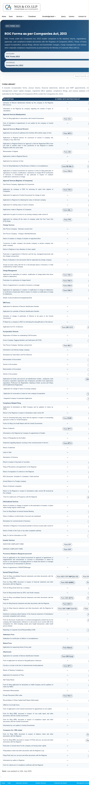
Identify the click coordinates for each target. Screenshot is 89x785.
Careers (71, 16)
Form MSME (67, 418)
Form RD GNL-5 (67, 166)
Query (63, 16)
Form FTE (67, 220)
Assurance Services (22, 783)
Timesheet (32, 16)
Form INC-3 (67, 345)
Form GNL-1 (67, 210)
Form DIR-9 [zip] (67, 656)
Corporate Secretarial (60, 783)
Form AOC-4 (67, 604)
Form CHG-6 (67, 285)
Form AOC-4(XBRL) (67, 582)
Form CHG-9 (67, 290)
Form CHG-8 (67, 171)
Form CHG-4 (67, 281)
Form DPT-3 (68, 429)
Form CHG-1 (67, 275)
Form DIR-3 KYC (67, 327)
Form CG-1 (67, 119)
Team (11, 16)
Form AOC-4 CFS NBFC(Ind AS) (67, 576)
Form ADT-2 (68, 133)
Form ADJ (67, 152)
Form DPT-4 (68, 443)
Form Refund (67, 647)
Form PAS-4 (67, 696)
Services (19, 16)
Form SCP (67, 549)
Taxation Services (40, 783)
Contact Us (82, 16)
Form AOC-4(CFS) (67, 598)
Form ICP (67, 544)
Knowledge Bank (48, 16)
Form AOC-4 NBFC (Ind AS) (67, 609)
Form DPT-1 (68, 666)
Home (4, 16)
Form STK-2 (67, 190)
